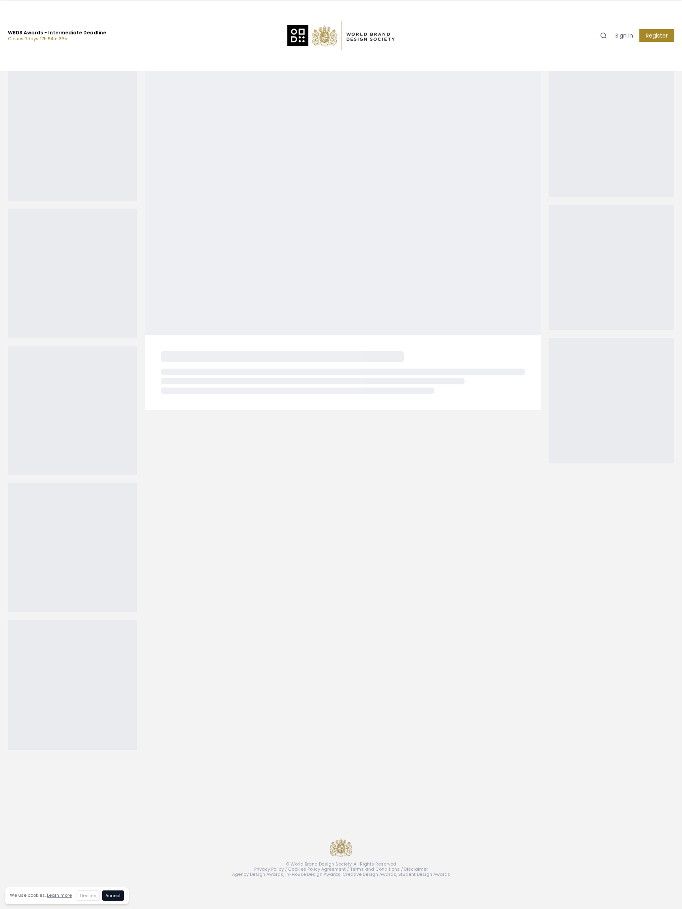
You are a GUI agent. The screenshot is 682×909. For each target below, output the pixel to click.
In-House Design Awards (313, 874)
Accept (113, 895)
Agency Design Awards (257, 874)
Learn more (59, 895)
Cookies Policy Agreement (317, 869)
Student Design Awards (424, 874)
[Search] (603, 35)
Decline (88, 895)
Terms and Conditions (375, 869)
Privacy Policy (269, 869)
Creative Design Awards (369, 874)
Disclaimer (416, 869)
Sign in (624, 36)
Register (657, 36)
